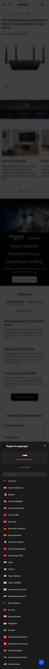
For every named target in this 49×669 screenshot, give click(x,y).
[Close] (45, 446)
